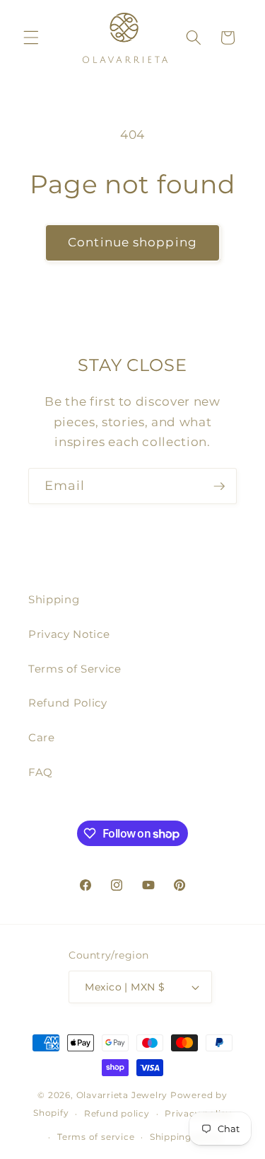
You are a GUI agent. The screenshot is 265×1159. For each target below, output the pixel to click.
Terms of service (95, 1136)
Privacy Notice (69, 634)
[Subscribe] (219, 486)
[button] (31, 38)
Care (41, 737)
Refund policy (117, 1113)
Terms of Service (75, 668)
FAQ (40, 772)
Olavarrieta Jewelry (122, 1095)
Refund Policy (67, 702)
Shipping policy (186, 1136)
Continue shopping (132, 242)
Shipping (53, 599)
